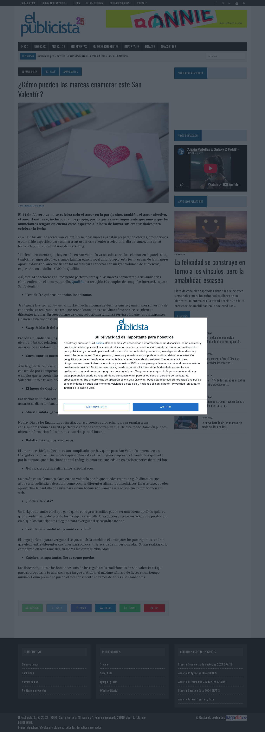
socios (100, 343)
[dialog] (132, 366)
